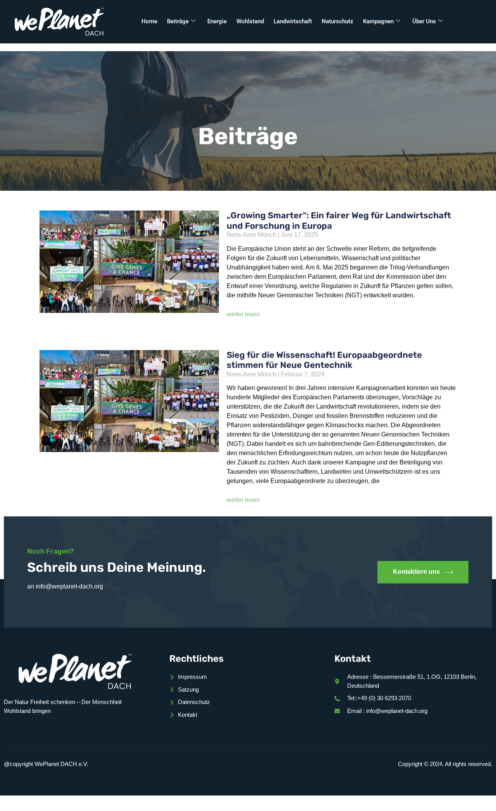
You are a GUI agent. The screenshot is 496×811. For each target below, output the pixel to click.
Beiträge (178, 21)
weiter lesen (243, 314)
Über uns (424, 21)
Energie (217, 21)
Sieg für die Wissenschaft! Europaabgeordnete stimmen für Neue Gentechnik (324, 360)
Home (149, 21)
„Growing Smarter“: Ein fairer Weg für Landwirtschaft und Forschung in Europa (339, 220)
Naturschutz (337, 21)
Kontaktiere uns (416, 571)
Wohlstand (250, 21)
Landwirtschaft (293, 21)
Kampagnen (378, 21)
